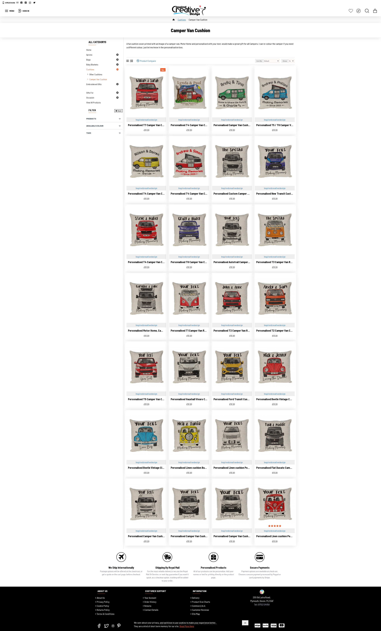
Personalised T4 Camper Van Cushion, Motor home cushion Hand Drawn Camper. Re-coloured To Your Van (146, 193)
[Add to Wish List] (241, 322)
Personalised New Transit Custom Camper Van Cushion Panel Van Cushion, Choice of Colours (274, 193)
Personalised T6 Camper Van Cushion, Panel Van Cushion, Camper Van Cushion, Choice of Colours (189, 262)
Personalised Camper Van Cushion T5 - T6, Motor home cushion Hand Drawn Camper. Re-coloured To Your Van (232, 125)
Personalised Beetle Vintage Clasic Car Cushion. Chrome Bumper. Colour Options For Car (146, 467)
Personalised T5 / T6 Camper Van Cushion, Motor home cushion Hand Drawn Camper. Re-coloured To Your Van (274, 125)
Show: (285, 61)
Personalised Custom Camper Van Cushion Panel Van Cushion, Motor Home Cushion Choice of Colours (232, 193)
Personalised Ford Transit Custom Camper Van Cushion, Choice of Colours (232, 399)
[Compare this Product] (248, 322)
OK (245, 623)
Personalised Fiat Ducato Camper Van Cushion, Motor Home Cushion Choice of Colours (274, 467)
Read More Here (187, 626)
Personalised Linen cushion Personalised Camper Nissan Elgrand (232, 467)
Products (91, 118)
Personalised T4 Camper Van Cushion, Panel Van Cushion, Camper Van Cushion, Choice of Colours (146, 262)
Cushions (182, 19)
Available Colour (94, 125)
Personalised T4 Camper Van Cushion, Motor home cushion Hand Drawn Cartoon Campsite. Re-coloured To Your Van (189, 125)
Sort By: (259, 61)
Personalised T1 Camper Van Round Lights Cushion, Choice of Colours (189, 330)
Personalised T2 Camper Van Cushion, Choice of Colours (274, 330)
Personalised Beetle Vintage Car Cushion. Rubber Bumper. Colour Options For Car (274, 399)
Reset (119, 111)
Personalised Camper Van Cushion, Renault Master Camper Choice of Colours (189, 536)
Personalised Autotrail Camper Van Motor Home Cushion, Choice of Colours (232, 262)
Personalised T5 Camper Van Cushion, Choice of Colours (146, 399)
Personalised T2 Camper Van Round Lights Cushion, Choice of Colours (232, 330)
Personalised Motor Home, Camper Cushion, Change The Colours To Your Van (146, 330)
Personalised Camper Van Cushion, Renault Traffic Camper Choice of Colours (232, 536)
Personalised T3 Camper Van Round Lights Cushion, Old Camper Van (274, 262)
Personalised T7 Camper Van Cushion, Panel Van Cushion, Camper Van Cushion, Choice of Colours (146, 125)
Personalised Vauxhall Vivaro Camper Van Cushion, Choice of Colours (189, 399)
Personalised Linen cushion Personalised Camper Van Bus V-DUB (274, 536)
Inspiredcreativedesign (146, 119)
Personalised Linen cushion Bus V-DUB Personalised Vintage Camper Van (189, 467)
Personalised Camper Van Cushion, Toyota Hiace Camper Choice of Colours (146, 536)
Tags (88, 133)
